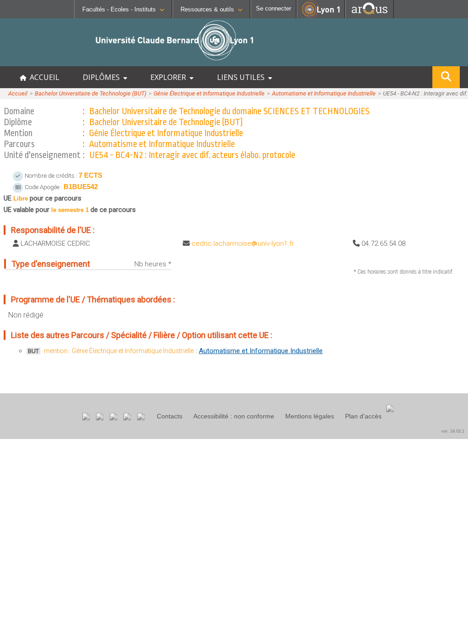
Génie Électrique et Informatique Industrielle (209, 93)
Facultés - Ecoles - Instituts (119, 9)
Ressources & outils (207, 9)
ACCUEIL (42, 77)
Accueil (17, 93)
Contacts (169, 416)
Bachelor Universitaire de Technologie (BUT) (90, 93)
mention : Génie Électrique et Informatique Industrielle (119, 350)
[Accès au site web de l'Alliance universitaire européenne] (369, 16)
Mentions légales (309, 416)
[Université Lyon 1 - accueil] (80, 61)
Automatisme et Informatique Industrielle (324, 93)
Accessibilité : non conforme (233, 416)
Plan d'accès (363, 416)
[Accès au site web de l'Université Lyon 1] (321, 16)
